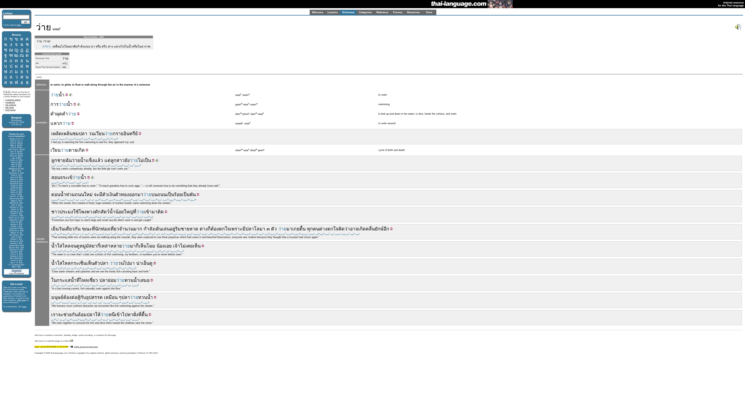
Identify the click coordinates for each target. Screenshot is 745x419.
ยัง (127, 160)
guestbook (10, 102)
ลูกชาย (58, 160)
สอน (55, 177)
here (24, 307)
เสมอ (144, 280)
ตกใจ (224, 228)
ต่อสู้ (75, 297)
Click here (21, 300)
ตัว (274, 228)
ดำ (53, 113)
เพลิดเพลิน (62, 133)
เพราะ (236, 228)
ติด (161, 211)
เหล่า (105, 245)
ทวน (129, 280)
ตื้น (144, 314)
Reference (382, 12)
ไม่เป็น (144, 160)
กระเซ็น (78, 263)
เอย (168, 245)
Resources (413, 12)
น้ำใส (56, 245)
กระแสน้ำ (66, 280)
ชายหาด (189, 228)
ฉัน (69, 160)
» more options (12, 25)
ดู (78, 245)
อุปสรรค (94, 297)
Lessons (332, 12)
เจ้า (176, 245)
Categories (365, 12)
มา (289, 228)
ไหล (66, 245)
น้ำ (61, 94)
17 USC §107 (152, 353)
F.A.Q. (7, 91)
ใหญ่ (128, 211)
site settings (10, 105)
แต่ (107, 160)
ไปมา (129, 263)
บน (154, 194)
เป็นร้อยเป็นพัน (181, 194)
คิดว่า (344, 228)
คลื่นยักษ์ (375, 228)
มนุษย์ (57, 297)
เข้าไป (121, 314)
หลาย (116, 245)
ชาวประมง (62, 211)
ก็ (209, 228)
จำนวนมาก (130, 228)
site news (9, 107)
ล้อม (82, 314)
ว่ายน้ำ (79, 160)
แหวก (56, 123)
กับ (83, 297)
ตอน (55, 194)
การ (54, 104)
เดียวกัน (72, 228)
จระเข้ (66, 177)
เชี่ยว (93, 280)
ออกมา (136, 194)
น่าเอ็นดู (144, 263)
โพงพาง (87, 211)
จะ (96, 194)
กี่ (98, 245)
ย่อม (112, 280)
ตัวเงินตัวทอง (115, 194)
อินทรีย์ (131, 133)
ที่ (134, 211)
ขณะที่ (88, 228)
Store (429, 12)
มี (100, 194)
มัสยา (91, 245)
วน (91, 133)
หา (130, 314)
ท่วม (70, 194)
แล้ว (98, 160)
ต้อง (215, 228)
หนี (112, 314)
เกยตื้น (299, 228)
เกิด (81, 150)
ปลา (83, 133)
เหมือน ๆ (112, 297)
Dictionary (348, 12)
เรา (54, 314)
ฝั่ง (135, 314)
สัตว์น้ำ (108, 211)
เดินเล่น (162, 228)
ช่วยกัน (70, 314)
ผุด (59, 113)
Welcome (317, 12)
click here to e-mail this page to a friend (52, 341)
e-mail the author (13, 100)
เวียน (99, 133)
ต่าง (204, 228)
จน (73, 245)
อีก (386, 228)
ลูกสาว (118, 160)
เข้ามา (151, 211)
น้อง (161, 245)
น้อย (119, 211)
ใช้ (76, 211)
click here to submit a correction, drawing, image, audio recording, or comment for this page (75, 335)
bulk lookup (10, 110)
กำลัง (149, 228)
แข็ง (90, 160)
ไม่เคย (186, 245)
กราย (118, 133)
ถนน (79, 194)
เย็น (55, 228)
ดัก (98, 211)
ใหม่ (88, 194)
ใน (54, 280)
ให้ (97, 314)
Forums (397, 12)
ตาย (73, 150)
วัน (61, 228)
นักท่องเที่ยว (107, 228)
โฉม (150, 245)
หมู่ (83, 245)
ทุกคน (313, 228)
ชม (76, 133)
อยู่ (172, 228)
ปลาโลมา (255, 228)
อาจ (354, 228)
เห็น (142, 245)
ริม (178, 228)
